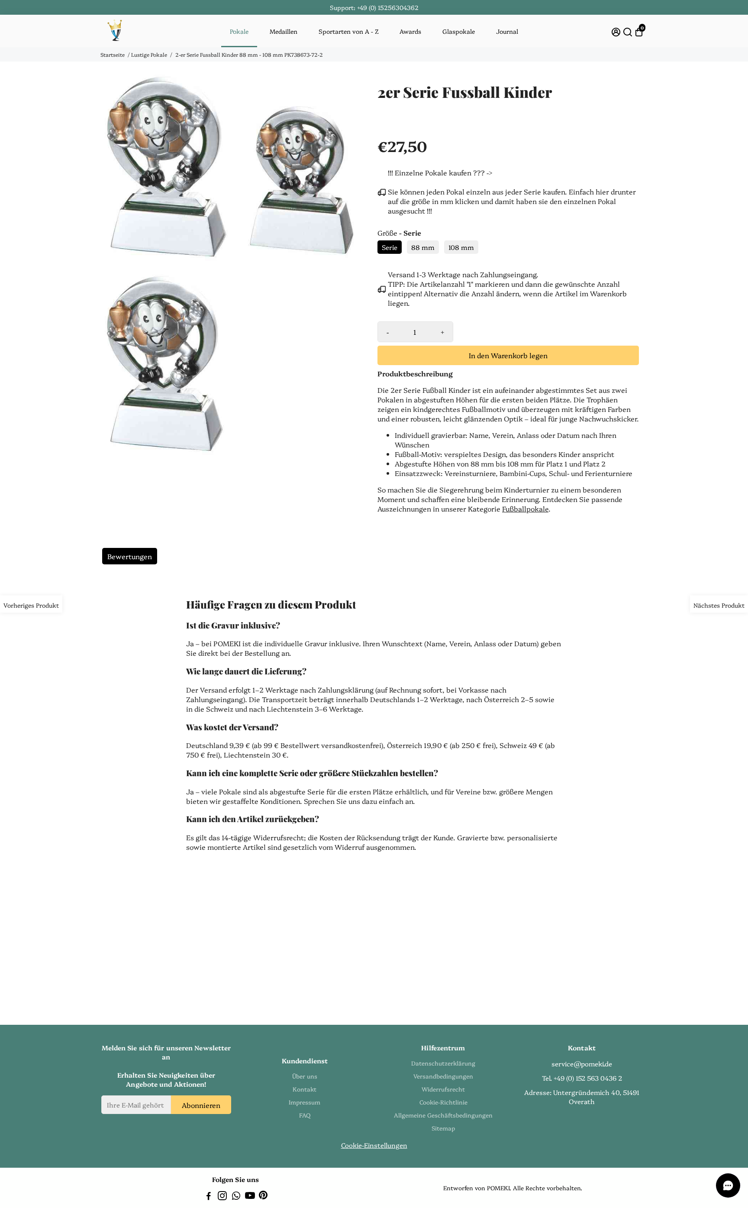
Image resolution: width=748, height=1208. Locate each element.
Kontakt (304, 1089)
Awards (410, 31)
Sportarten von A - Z (349, 31)
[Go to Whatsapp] (236, 1196)
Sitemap (443, 1128)
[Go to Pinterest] (263, 1196)
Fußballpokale (525, 508)
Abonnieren (201, 1104)
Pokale (239, 31)
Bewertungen (129, 556)
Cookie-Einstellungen (374, 1145)
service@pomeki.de (581, 1063)
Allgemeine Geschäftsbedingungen (443, 1115)
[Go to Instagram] (222, 1196)
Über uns (304, 1076)
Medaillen (283, 31)
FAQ (304, 1115)
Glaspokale (458, 31)
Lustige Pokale (149, 54)
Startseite (112, 54)
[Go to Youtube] (250, 1196)
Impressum (304, 1102)
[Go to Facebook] (208, 1196)
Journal (507, 31)
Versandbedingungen (443, 1076)
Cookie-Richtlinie (443, 1102)
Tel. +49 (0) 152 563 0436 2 (582, 1077)
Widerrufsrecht (443, 1089)
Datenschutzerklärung (443, 1063)
